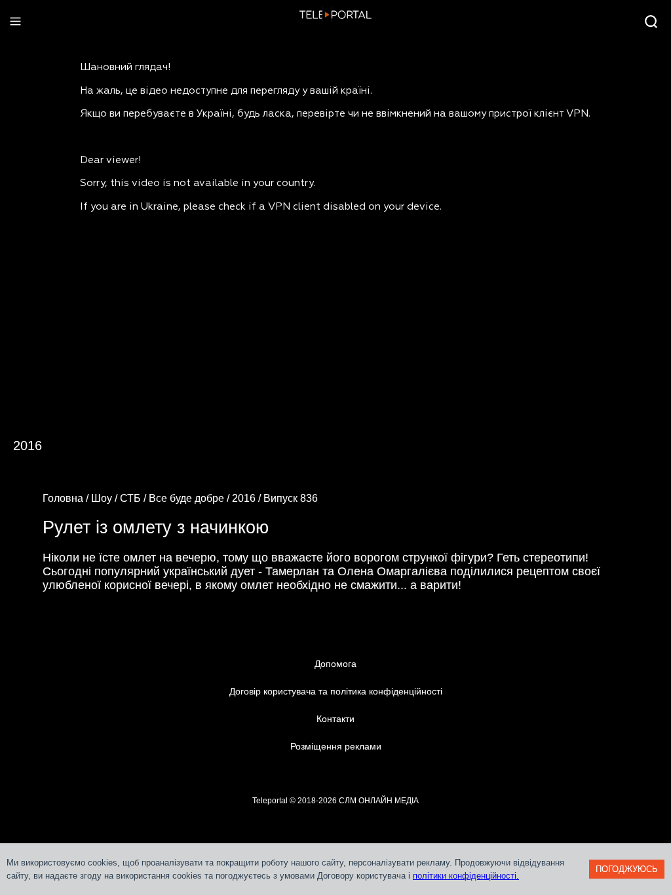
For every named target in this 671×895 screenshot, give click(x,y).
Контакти (335, 719)
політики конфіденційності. (466, 876)
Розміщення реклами (335, 746)
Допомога (335, 663)
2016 (27, 445)
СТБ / (134, 498)
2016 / (247, 498)
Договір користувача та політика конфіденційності (335, 691)
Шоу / (105, 498)
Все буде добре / (190, 498)
